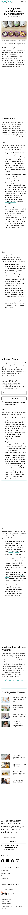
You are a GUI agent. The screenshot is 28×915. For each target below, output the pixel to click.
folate (16, 472)
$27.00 (17, 551)
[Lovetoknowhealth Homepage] (7, 2)
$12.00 (11, 551)
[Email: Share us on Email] (18, 680)
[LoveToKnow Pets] (13, 893)
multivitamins (15, 189)
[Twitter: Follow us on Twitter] (8, 860)
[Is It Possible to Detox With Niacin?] (5, 765)
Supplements (14, 6)
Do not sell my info (6, 899)
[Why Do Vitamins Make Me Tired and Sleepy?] (5, 716)
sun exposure (14, 476)
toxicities (14, 589)
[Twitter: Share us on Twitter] (10, 680)
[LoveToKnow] (13, 888)
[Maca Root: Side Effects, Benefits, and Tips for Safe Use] (5, 773)
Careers (3, 876)
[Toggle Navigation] (25, 2)
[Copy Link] (22, 680)
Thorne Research (10, 202)
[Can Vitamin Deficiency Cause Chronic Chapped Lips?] (5, 724)
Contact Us (4, 878)
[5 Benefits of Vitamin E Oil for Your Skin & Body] (5, 700)
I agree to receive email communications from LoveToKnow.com (14, 403)
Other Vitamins (22, 6)
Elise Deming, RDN (15, 16)
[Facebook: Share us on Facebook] (6, 680)
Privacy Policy (5, 901)
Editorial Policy (5, 873)
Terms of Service (6, 903)
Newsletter (4, 870)
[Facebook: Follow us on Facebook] (3, 860)
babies (21, 472)
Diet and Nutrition (6, 6)
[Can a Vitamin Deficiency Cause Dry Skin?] (5, 757)
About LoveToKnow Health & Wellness (13, 868)
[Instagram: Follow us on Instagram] (18, 860)
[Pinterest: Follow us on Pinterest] (13, 860)
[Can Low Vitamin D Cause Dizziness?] (5, 781)
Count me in (14, 398)
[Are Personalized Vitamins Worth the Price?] (5, 708)
